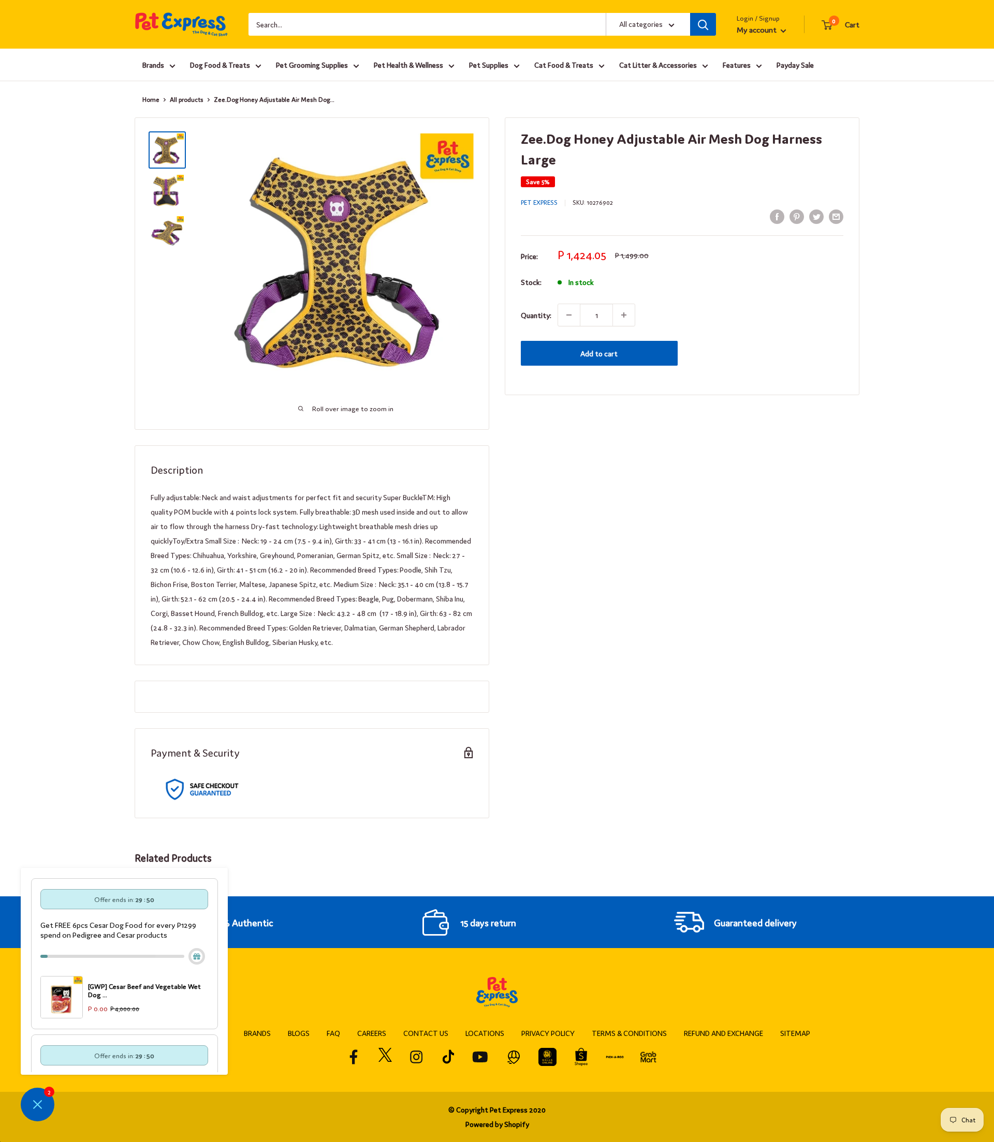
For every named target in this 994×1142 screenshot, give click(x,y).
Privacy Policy (548, 1033)
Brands (153, 64)
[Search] (703, 24)
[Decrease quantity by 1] (569, 315)
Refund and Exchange (723, 1033)
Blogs (299, 1033)
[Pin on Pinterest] (797, 216)
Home (150, 99)
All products (186, 99)
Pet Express (539, 202)
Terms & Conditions (629, 1033)
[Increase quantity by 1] (624, 315)
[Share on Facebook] (777, 216)
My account (757, 29)
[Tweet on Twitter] (816, 216)
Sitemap (795, 1033)
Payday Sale (795, 64)
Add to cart (599, 353)
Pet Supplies (488, 64)
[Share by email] (836, 216)
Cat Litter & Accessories (658, 64)
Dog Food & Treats (220, 64)
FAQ (333, 1033)
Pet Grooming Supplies (312, 64)
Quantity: (536, 315)
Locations (484, 1033)
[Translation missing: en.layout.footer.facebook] (354, 1057)
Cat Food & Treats (563, 64)
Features (737, 64)
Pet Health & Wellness (408, 64)
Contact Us (425, 1033)
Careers (371, 1033)
